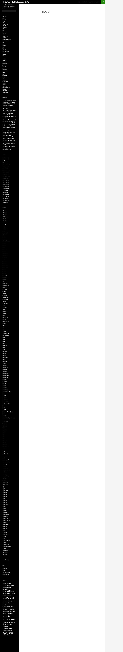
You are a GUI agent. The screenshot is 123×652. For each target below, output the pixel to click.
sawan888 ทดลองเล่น (7, 391)
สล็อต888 (5, 27)
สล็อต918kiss (5, 504)
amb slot (4, 239)
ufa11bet (5, 429)
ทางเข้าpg (5, 464)
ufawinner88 (5, 446)
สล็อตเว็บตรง (5, 24)
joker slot (5, 54)
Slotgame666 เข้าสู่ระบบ (8, 411)
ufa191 (4, 431)
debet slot (5, 261)
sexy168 (4, 397)
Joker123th (5, 299)
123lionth (5, 212)
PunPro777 (5, 367)
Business (4, 257)
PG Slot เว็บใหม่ (6, 333)
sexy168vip (5, 399)
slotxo (4, 35)
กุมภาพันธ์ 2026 (6, 170)
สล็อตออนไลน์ (6, 514)
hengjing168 (5, 283)
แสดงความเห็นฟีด (7, 572)
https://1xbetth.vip (7, 39)
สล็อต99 (4, 506)
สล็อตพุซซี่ (5, 510)
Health (4, 281)
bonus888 (5, 251)
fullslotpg (5, 75)
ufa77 (4, 433)
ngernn (4, 319)
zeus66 (4, 450)
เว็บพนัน (4, 538)
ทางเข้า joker (5, 53)
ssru (3, 419)
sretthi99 (5, 415)
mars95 (4, 315)
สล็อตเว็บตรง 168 (6, 520)
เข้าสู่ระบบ (5, 568)
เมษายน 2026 (6, 166)
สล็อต (4, 488)
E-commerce (5, 265)
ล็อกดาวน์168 (6, 484)
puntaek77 (5, 369)
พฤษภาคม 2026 (6, 164)
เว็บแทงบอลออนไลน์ (7, 546)
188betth (5, 220)
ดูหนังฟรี (4, 66)
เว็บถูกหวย (5, 536)
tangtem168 (5, 421)
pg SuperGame (6, 335)
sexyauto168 (5, 401)
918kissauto (5, 228)
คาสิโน (4, 452)
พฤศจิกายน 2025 (6, 176)
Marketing (5, 313)
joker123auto (6, 297)
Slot (3, 405)
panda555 (5, 325)
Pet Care (4, 327)
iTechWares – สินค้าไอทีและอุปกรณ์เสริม (16, 2)
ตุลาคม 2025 (5, 178)
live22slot (5, 307)
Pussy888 (5, 371)
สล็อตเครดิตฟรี (6, 516)
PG (3, 329)
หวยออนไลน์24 (6, 524)
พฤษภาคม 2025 (6, 188)
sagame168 (5, 387)
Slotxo (4, 413)
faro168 (4, 269)
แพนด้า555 (5, 552)
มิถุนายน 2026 (6, 162)
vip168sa (5, 448)
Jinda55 (4, 291)
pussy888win (5, 377)
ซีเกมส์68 (5, 456)
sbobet (4, 393)
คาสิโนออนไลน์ (6, 454)
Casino (4, 259)
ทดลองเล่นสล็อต (6, 462)
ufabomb (5, 442)
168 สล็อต (5, 214)
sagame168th (5, 63)
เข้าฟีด (4, 570)
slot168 (4, 409)
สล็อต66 (4, 22)
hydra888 (5, 289)
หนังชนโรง (5, 62)
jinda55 (4, 19)
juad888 (4, 301)
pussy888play (6, 375)
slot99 (4, 21)
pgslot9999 (5, 357)
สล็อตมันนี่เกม (6, 512)
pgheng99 (5, 74)
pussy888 (5, 31)
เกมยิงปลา (5, 530)
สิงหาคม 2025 (6, 182)
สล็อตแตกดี (5, 522)
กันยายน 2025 (6, 180)
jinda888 (4, 293)
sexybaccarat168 (6, 403)
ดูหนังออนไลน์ (6, 51)
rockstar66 (5, 381)
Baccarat (4, 243)
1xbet (4, 222)
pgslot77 (4, 84)
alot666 (4, 237)
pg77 (4, 337)
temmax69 (5, 425)
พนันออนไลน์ (5, 476)
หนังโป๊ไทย (5, 38)
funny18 (4, 277)
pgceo (4, 341)
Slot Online (5, 407)
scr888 (4, 395)
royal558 (5, 383)
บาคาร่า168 (5, 71)
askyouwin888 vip (6, 241)
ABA (4, 230)
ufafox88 (5, 444)
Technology (5, 423)
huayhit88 (5, 287)
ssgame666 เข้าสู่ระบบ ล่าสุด (9, 417)
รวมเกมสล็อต (5, 482)
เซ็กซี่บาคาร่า (5, 534)
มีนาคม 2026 (5, 168)
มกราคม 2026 (6, 172)
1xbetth (4, 224)
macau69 (5, 311)
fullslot (4, 273)
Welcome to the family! (94, 2)
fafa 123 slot (5, 267)
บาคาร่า (4, 33)
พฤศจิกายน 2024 (6, 200)
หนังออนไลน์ (5, 81)
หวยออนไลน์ (5, 92)
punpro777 (5, 89)
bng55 (4, 247)
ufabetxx (4, 440)
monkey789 (5, 317)
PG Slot (4, 331)
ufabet (4, 438)
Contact (84, 2)
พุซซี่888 (4, 478)
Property (4, 363)
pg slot (4, 44)
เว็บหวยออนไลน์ (6, 544)
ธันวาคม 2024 (6, 198)
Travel (4, 427)
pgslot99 (4, 355)
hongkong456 (6, 285)
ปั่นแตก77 (5, 613)
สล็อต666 (5, 496)
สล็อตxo (4, 508)
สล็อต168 (5, 492)
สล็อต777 (5, 498)
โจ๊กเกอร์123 (5, 56)
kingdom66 (5, 303)
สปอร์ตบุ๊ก (5, 486)
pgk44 (4, 347)
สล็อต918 (5, 502)
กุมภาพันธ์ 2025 (6, 194)
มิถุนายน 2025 (6, 186)
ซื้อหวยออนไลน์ (6, 90)
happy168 (5, 279)
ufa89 (4, 436)
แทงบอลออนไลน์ (6, 550)
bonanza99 (5, 249)
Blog (79, 2)
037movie (5, 210)
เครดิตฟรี (5, 532)
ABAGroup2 (5, 232)
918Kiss (4, 226)
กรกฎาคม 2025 (6, 184)
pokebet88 (5, 361)
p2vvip (4, 323)
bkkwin (4, 245)
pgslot (4, 30)
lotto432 (4, 309)
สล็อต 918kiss (5, 490)
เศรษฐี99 (4, 548)
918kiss (4, 59)
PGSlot (4, 349)
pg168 (4, 18)
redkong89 (5, 379)
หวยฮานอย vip (6, 528)
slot (3, 48)
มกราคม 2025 (6, 196)
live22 (4, 77)
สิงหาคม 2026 (6, 158)
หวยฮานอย (5, 526)
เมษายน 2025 (6, 190)
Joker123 (5, 295)
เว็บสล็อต (5, 542)
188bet (4, 218)
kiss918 (4, 45)
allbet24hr (5, 235)
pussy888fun (5, 373)
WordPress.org (6, 574)
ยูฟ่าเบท (4, 480)
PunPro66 (5, 365)
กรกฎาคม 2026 (6, 160)
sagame (4, 385)
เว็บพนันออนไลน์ (6, 540)
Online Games (6, 321)
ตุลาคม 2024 (5, 202)
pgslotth (4, 359)
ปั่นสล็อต (4, 472)
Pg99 (4, 339)
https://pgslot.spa (6, 41)
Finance (4, 271)
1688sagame (5, 216)
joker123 (5, 16)
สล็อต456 (5, 494)
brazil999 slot (6, 253)
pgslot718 (5, 351)
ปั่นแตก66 (5, 86)
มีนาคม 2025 (5, 192)
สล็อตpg (10, 624)
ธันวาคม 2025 (6, 174)
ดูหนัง (4, 78)
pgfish (4, 343)
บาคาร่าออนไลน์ (6, 87)
